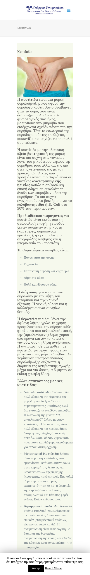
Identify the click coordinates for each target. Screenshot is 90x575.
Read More (53, 568)
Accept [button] (36, 568)
